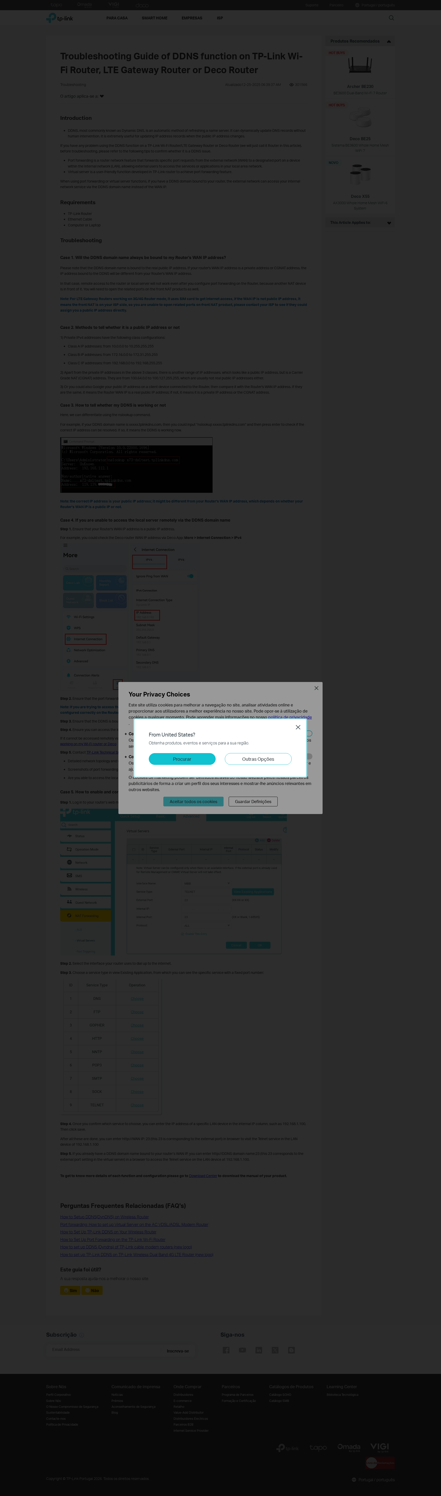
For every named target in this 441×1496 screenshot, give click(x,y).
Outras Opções (258, 759)
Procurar (182, 759)
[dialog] (220, 748)
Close (298, 727)
